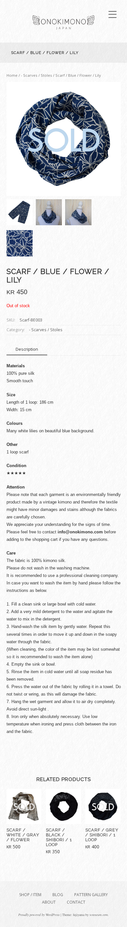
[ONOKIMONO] (63, 34)
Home (12, 75)
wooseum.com (99, 914)
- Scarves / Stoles (36, 75)
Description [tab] (27, 349)
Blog (57, 894)
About (49, 902)
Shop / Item (30, 894)
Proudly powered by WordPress (39, 914)
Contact (76, 902)
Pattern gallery (91, 894)
